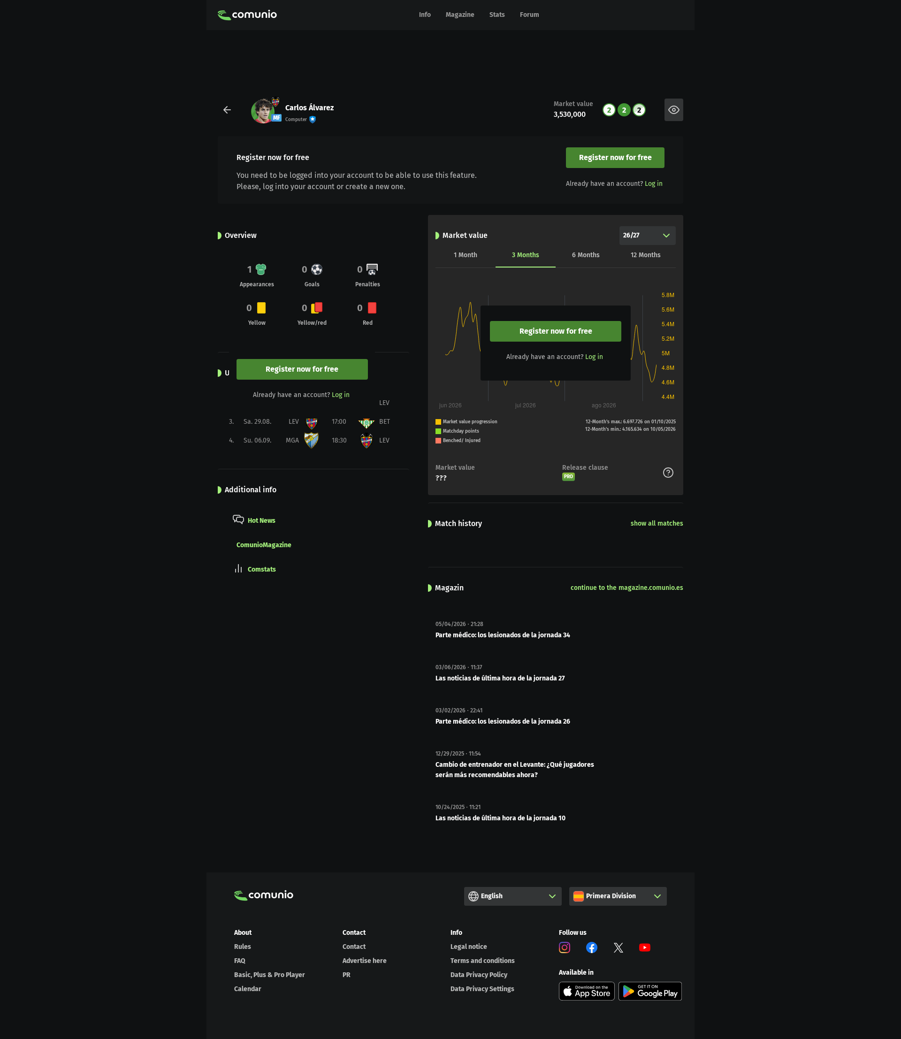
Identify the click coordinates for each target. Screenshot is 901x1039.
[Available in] (587, 991)
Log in (654, 184)
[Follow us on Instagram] (564, 949)
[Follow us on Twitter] (618, 949)
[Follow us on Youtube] (644, 949)
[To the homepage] (247, 15)
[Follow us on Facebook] (591, 949)
